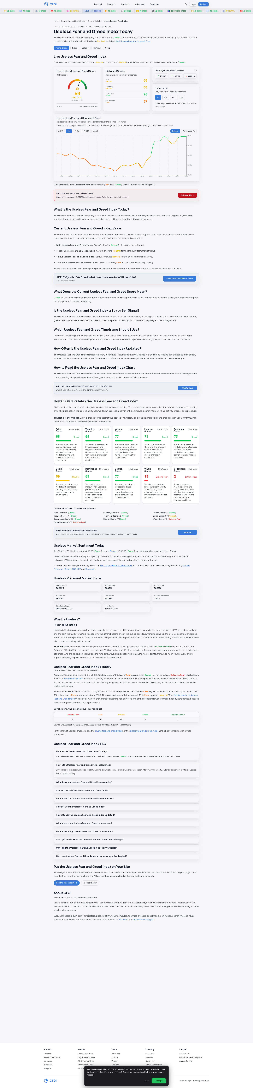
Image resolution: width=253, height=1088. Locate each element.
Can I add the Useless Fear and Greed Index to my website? (86, 847)
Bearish (191, 76)
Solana (68, 569)
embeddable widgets (143, 919)
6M (87, 131)
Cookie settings (185, 1080)
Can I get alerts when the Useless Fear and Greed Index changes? (90, 839)
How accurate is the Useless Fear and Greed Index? (83, 790)
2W (61, 131)
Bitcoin (113, 551)
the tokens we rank (73, 678)
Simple (175, 131)
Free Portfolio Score (52, 1057)
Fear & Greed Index (85, 1053)
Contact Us (184, 1053)
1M (69, 131)
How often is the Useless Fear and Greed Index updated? (85, 815)
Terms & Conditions (154, 1064)
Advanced (140, 4)
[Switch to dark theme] (186, 4)
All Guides (116, 1053)
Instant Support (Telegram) (191, 1057)
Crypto (110, 4)
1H (173, 97)
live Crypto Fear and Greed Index (116, 565)
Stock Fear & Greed (86, 1064)
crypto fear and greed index (109, 730)
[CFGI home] (50, 4)
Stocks (124, 4)
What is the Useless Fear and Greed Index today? (81, 751)
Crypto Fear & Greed (86, 1057)
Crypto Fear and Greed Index (73, 21)
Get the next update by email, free (133, 41)
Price (74, 48)
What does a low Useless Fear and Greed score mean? (84, 823)
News (107, 48)
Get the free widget (65, 883)
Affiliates (149, 1057)
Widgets (47, 1068)
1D (158, 97)
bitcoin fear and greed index (144, 730)
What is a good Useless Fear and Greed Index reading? (84, 782)
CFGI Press (150, 1053)
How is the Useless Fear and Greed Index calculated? (83, 764)
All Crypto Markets (86, 1061)
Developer (154, 4)
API (120, 919)
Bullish (163, 76)
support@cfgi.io (185, 1061)
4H (165, 97)
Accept (158, 1080)
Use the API (92, 883)
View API (187, 532)
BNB (74, 569)
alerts (125, 919)
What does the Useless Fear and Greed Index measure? (85, 798)
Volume (85, 48)
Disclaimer (150, 1061)
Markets (115, 1064)
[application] (126, 157)
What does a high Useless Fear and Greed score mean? (84, 831)
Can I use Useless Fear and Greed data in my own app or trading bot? (91, 856)
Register (203, 4)
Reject (146, 1081)
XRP (79, 569)
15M (181, 97)
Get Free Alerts (187, 195)
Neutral (177, 76)
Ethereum (59, 569)
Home (56, 21)
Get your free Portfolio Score (179, 278)
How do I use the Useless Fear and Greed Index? (80, 806)
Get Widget (187, 388)
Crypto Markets (94, 21)
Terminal (98, 4)
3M (78, 131)
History (97, 48)
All (96, 131)
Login (193, 4)
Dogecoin (90, 569)
